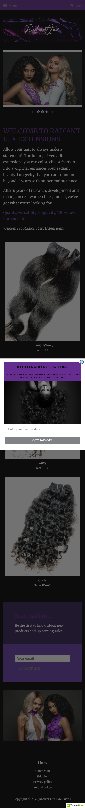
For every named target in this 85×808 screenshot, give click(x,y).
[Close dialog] (81, 362)
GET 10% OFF (42, 440)
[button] (42, 402)
